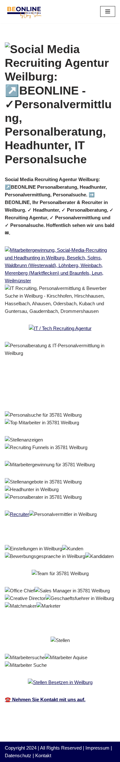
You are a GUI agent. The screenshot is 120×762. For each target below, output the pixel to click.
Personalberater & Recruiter (45, 388)
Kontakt (43, 755)
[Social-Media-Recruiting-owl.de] (24, 11)
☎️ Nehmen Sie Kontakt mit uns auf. (45, 699)
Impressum (97, 748)
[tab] (45, 388)
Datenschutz (18, 755)
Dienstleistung (30, 397)
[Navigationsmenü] (107, 11)
